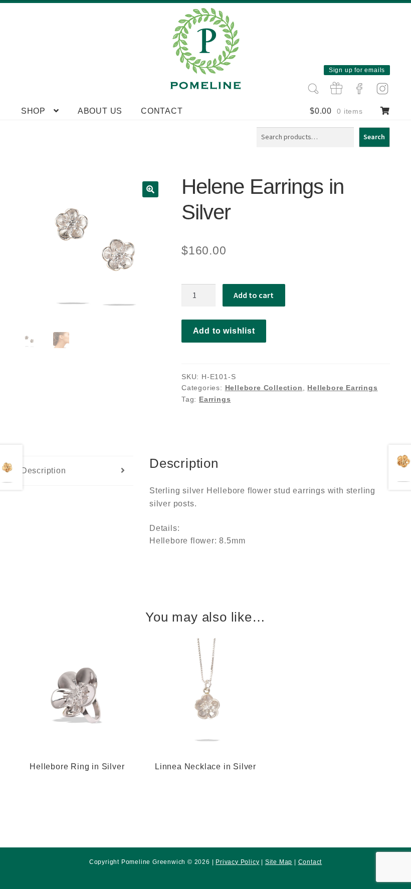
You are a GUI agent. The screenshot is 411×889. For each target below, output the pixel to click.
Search (374, 136)
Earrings (215, 399)
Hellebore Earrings (342, 388)
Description (43, 470)
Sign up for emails (357, 70)
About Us (100, 111)
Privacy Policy (237, 861)
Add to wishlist (224, 331)
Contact (162, 111)
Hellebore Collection (264, 388)
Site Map (278, 861)
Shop (33, 111)
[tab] (77, 471)
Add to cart (254, 295)
